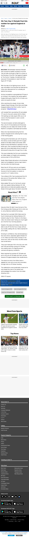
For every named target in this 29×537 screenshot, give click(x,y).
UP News (3, 481)
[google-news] (19, 496)
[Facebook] (2, 496)
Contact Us (3, 404)
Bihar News (3, 468)
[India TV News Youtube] (27, 0)
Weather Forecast (5, 428)
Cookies (3, 532)
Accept (11, 535)
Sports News (4, 447)
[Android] (23, 0)
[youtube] (12, 496)
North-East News (5, 477)
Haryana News (4, 471)
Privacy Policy (21, 519)
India (11, 6)
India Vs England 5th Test (20, 289)
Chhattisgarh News (5, 483)
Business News (4, 452)
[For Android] (6, 511)
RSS (19, 521)
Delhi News (3, 470)
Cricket (9, 18)
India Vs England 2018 (7, 289)
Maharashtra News (19, 468)
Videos (7, 6)
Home (2, 6)
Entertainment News (5, 445)
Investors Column (5, 413)
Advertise (3, 408)
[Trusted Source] (12, 65)
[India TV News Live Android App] (6, 503)
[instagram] (9, 496)
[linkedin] (16, 496)
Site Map (7, 519)
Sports (20, 6)
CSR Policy (11, 521)
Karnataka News (4, 488)
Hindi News (3, 415)
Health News (4, 454)
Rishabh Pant (20, 292)
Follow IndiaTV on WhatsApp (13, 296)
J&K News (3, 487)
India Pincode (4, 430)
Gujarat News (4, 485)
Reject (19, 535)
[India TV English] (15, 3)
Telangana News (18, 471)
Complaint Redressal (5, 410)
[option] (14, 198)
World (15, 6)
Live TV (2, 417)
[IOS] (22, 0)
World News (3, 439)
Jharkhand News (4, 473)
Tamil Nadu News (5, 479)
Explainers (3, 451)
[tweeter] (5, 496)
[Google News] (4, 65)
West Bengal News (19, 473)
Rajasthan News (18, 470)
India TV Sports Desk (10, 28)
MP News (3, 475)
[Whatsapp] (24, 65)
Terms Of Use (13, 519)
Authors (2, 419)
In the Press (3, 412)
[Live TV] (27, 3)
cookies (24, 533)
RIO (16, 521)
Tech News (3, 449)
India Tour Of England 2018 (8, 292)
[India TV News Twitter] (26, 0)
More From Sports (14, 311)
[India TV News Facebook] (25, 0)
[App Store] (18, 503)
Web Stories (3, 421)
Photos (2, 441)
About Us (3, 406)
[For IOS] (18, 511)
